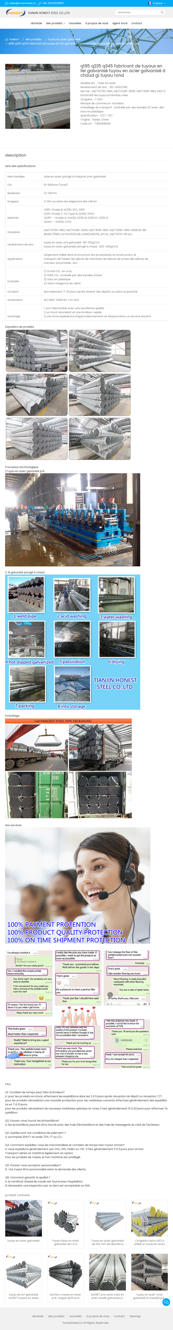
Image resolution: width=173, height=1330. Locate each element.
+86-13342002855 (53, 3)
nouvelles (75, 23)
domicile (36, 23)
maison (14, 39)
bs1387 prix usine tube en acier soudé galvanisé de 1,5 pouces (107, 1296)
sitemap (135, 1316)
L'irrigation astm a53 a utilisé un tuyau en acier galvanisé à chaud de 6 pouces (149, 1242)
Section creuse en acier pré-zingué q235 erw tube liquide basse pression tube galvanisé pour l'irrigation (65, 1296)
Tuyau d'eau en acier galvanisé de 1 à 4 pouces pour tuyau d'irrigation (65, 1242)
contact (136, 23)
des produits (54, 23)
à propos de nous (96, 23)
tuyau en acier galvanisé (64, 39)
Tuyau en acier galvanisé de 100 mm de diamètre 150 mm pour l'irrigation (107, 1242)
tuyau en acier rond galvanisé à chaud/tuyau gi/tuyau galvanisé (149, 1296)
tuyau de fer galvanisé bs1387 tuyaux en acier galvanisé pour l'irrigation (23, 1296)
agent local (119, 23)
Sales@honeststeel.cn (22, 3)
